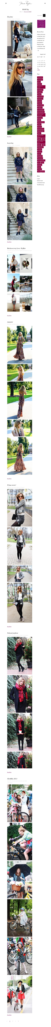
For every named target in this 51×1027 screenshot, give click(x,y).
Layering (10, 143)
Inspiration (27, 250)
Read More (9, 136)
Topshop (39, 164)
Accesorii (13, 635)
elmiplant (40, 107)
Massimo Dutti (40, 131)
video (39, 167)
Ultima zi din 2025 (41, 34)
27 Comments (17, 145)
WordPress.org (40, 184)
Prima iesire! (11, 485)
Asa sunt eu (14, 250)
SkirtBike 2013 (12, 778)
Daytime (10, 17)
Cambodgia (40, 89)
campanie (40, 92)
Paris (43, 139)
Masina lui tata (40, 44)
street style (40, 158)
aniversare (40, 77)
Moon (39, 133)
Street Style (25, 781)
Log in (38, 178)
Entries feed (40, 180)
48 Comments (10, 252)
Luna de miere (40, 128)
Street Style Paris (41, 160)
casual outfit (40, 96)
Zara (43, 171)
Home (21, 11)
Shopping (40, 156)
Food (24, 250)
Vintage (39, 169)
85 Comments (22, 487)
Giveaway (40, 117)
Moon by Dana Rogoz (40, 136)
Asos (39, 81)
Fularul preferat (12, 633)
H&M (39, 120)
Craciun (39, 103)
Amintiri (10, 322)
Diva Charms (40, 105)
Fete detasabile (41, 112)
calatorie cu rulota (40, 87)
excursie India (40, 109)
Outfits (13, 19)
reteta (39, 153)
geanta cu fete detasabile (40, 115)
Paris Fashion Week (40, 142)
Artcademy (40, 79)
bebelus (39, 84)
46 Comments (22, 324)
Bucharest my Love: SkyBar (16, 248)
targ (39, 162)
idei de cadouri (41, 122)
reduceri (39, 151)
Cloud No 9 (40, 98)
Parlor (39, 145)
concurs (39, 101)
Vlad (39, 171)
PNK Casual (40, 147)
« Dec (38, 69)
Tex (42, 162)
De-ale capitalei (19, 250)
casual (39, 94)
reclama (39, 149)
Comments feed (41, 182)
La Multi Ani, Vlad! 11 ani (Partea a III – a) (41, 48)
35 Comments (17, 19)
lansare (39, 126)
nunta (39, 139)
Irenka (39, 124)
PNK (43, 145)
